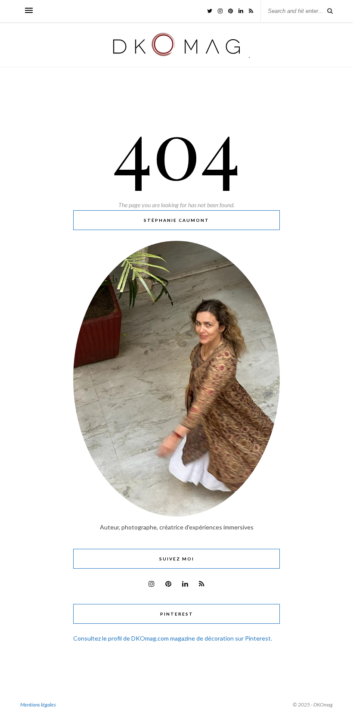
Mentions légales (38, 704)
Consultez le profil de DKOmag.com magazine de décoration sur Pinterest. (172, 638)
